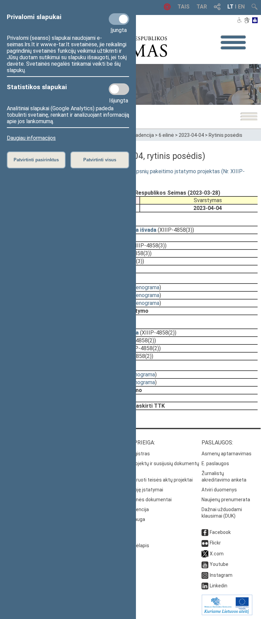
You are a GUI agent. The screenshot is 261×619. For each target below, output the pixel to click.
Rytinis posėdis (225, 135)
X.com (217, 553)
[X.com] (205, 553)
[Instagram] (205, 575)
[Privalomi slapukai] (119, 19)
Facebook (220, 532)
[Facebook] (205, 532)
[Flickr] (205, 542)
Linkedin (218, 585)
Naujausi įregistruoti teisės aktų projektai (148, 480)
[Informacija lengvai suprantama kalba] (255, 20)
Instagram (221, 575)
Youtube (219, 564)
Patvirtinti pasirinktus (36, 159)
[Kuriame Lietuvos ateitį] (227, 613)
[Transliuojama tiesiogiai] (167, 8)
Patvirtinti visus (99, 159)
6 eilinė (166, 135)
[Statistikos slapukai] (119, 89)
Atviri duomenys (219, 489)
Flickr (215, 542)
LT (230, 6)
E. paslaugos (215, 463)
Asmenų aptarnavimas (226, 453)
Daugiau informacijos (31, 138)
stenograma (145, 287)
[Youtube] (205, 564)
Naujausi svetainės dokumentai (137, 499)
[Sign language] (247, 20)
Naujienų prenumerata (226, 499)
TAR (201, 6)
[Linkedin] (205, 585)
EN (241, 6)
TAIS (183, 6)
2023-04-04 (191, 135)
